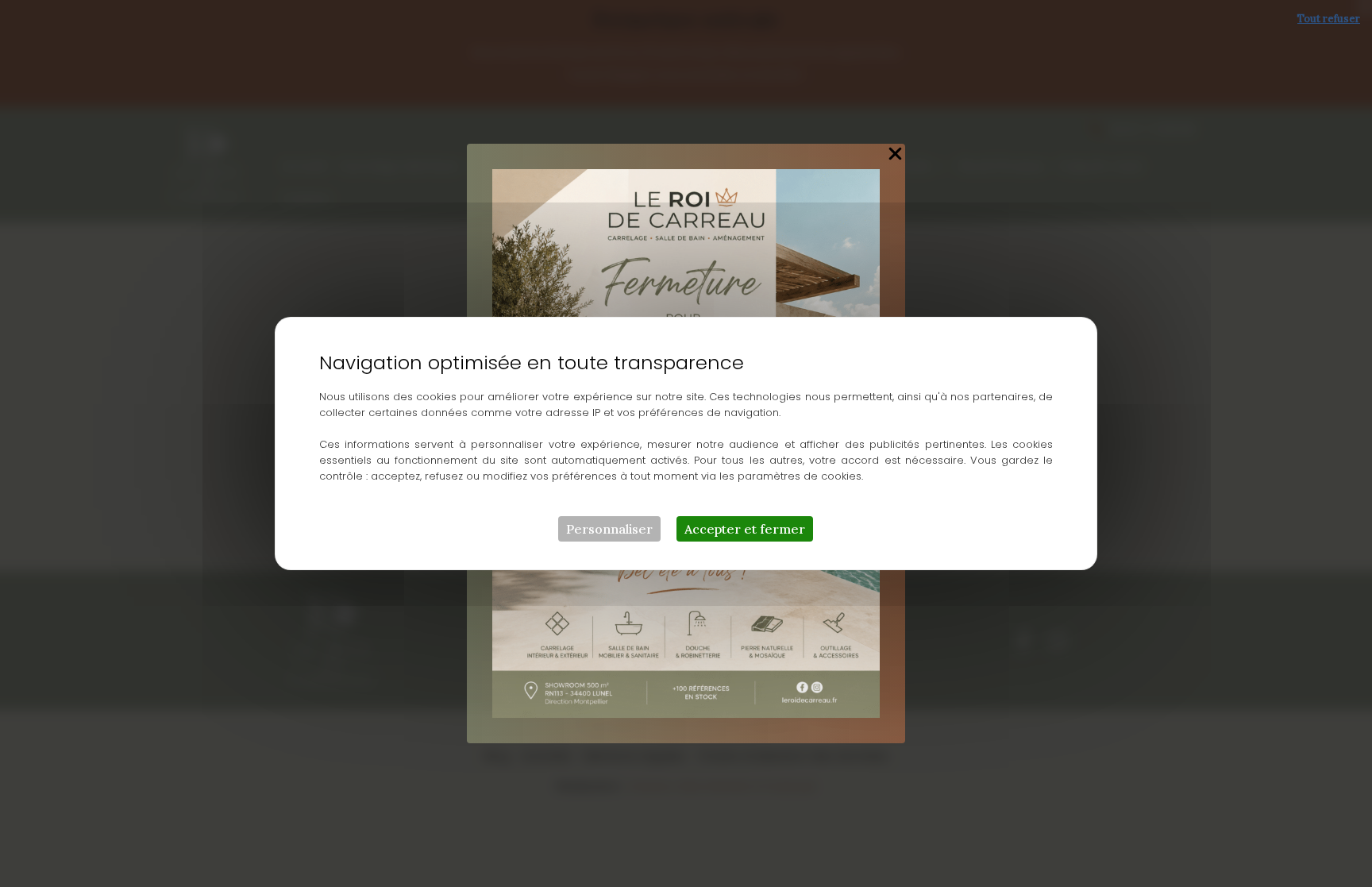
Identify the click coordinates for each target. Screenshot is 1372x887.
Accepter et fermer (744, 529)
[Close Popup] (895, 154)
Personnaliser (609, 529)
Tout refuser (1328, 18)
